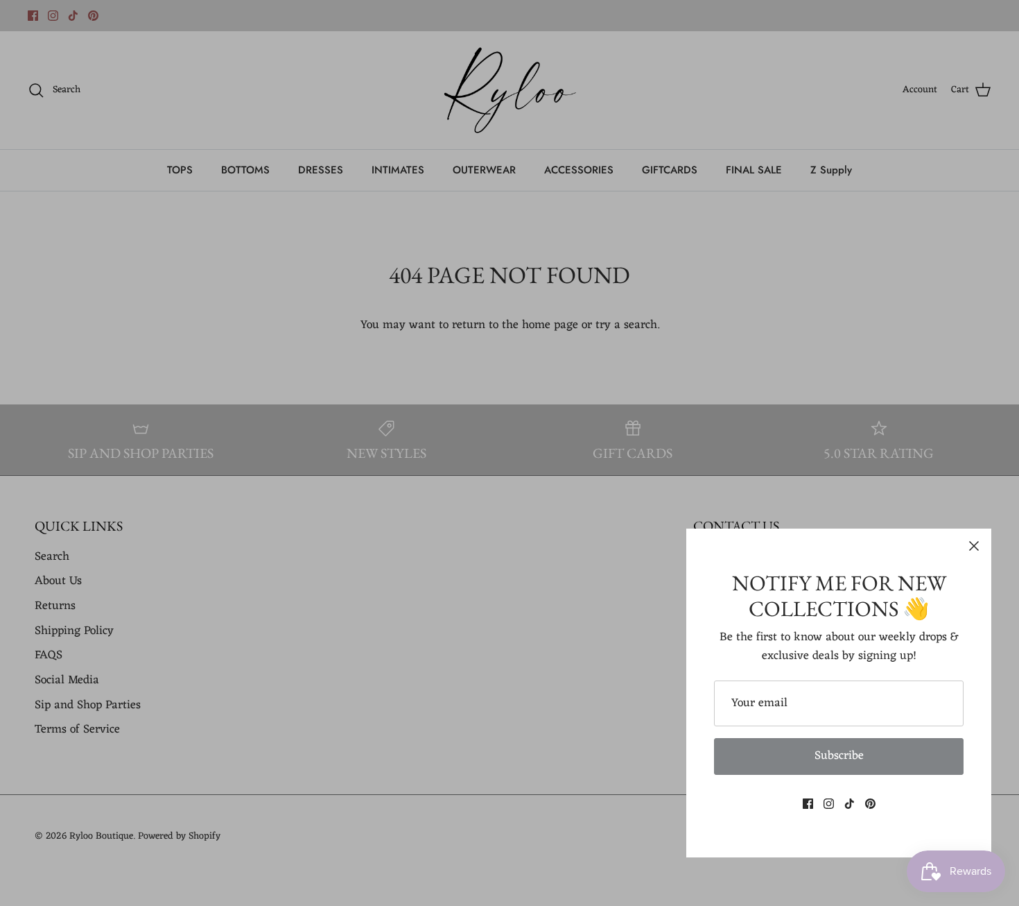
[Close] (974, 546)
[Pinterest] (870, 803)
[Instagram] (829, 803)
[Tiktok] (849, 803)
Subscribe (839, 756)
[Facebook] (808, 803)
